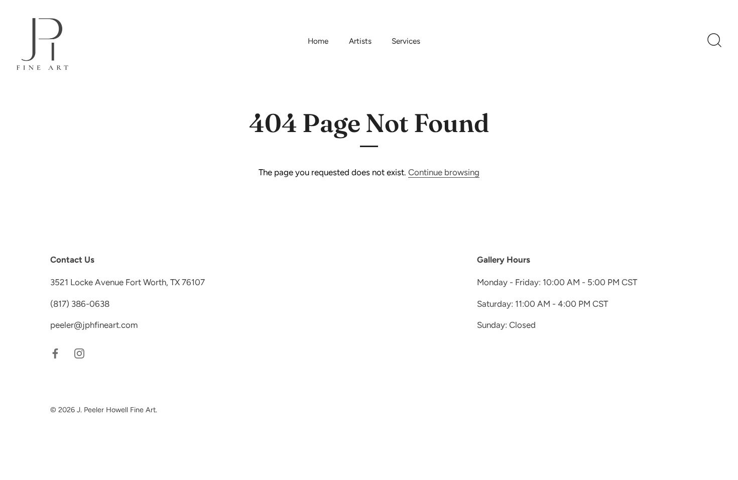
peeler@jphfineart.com (94, 325)
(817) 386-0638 (79, 304)
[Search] (714, 41)
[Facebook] (55, 353)
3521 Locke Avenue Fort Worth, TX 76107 (127, 282)
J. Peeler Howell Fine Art (116, 409)
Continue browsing (443, 172)
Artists (360, 41)
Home (318, 41)
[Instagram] (79, 353)
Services (406, 41)
